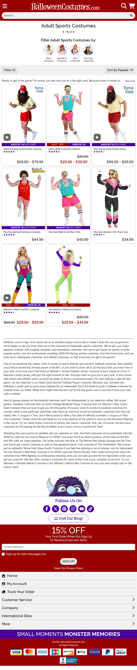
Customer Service (17, 600)
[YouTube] (81, 508)
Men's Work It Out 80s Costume (64, 149)
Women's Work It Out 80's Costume (21, 309)
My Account (17, 584)
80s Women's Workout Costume (65, 309)
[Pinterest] (64, 508)
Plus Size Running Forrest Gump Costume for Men (110, 149)
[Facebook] (46, 508)
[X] (55, 508)
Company (10, 608)
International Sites (17, 616)
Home (12, 576)
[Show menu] (5, 6)
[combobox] (65, 15)
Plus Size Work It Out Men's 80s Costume (64, 232)
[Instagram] (73, 508)
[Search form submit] (131, 15)
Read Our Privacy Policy (68, 568)
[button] (132, 6)
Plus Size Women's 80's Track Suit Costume (111, 232)
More (6, 624)
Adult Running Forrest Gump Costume (23, 149)
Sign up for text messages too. (26, 554)
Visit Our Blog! (70, 518)
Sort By (118, 70)
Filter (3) (9, 70)
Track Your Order (21, 592)
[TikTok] (90, 508)
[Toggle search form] (124, 6)
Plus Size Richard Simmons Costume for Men (22, 232)
